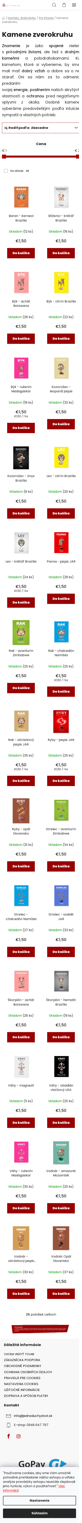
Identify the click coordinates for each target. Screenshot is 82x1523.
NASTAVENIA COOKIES (21, 1384)
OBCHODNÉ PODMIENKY (22, 1366)
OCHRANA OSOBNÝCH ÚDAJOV (28, 1372)
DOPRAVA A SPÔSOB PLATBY (26, 1396)
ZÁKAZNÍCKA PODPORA (22, 1360)
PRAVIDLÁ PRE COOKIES (22, 1378)
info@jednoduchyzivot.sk (33, 1416)
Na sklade (19, 171)
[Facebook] (8, 1436)
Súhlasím (39, 1513)
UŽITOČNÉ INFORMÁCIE (22, 1390)
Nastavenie (39, 1500)
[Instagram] (18, 1436)
